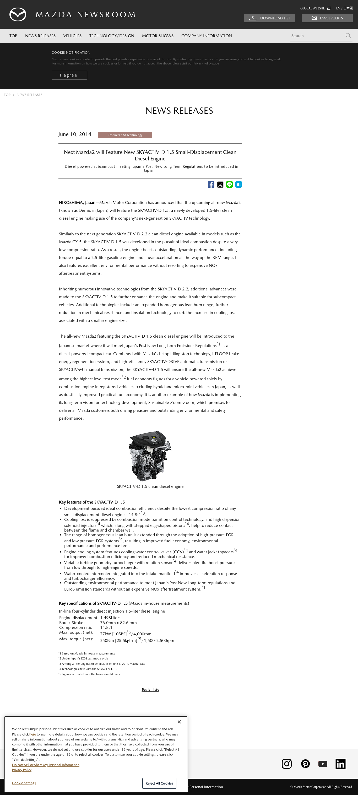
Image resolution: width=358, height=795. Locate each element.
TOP (13, 35)
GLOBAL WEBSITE (312, 8)
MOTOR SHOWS (157, 35)
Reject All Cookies (159, 783)
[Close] (69, 75)
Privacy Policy (21, 770)
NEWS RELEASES (40, 35)
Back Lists (150, 689)
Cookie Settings (24, 783)
